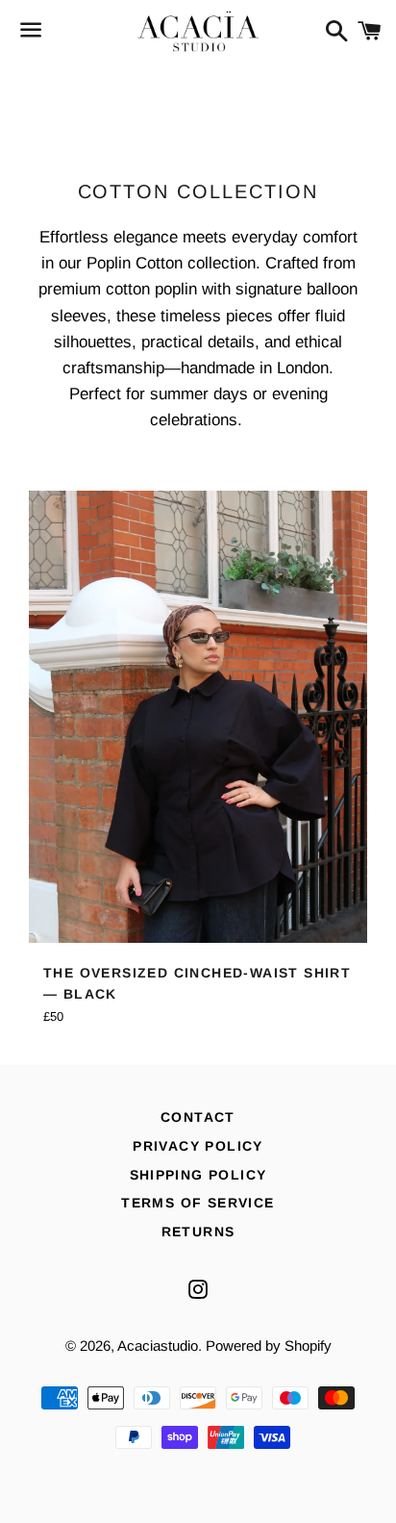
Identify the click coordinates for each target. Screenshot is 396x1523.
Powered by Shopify (269, 1345)
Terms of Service (197, 1202)
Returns (198, 1231)
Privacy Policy (198, 1146)
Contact (198, 1117)
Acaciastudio (157, 1345)
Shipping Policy (198, 1174)
